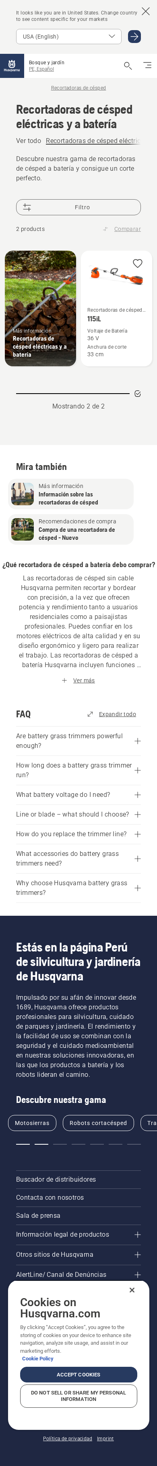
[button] (138, 264)
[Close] (132, 1290)
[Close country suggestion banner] (145, 11)
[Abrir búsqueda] (128, 66)
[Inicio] (12, 66)
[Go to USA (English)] (134, 36)
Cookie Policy (38, 1359)
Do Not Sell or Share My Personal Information (78, 1396)
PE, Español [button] (41, 69)
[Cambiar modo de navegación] (147, 66)
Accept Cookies (79, 1375)
